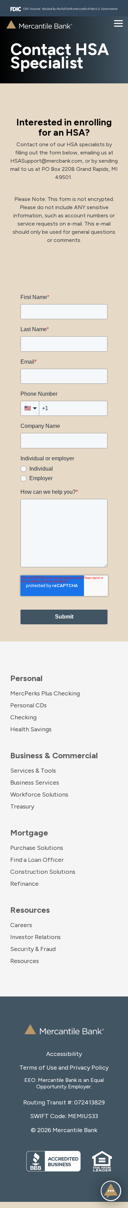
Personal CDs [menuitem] (28, 705)
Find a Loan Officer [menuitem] (37, 860)
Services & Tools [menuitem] (33, 770)
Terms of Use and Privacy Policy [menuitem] (64, 1067)
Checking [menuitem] (23, 717)
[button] (111, 1191)
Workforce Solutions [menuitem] (39, 794)
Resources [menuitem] (30, 910)
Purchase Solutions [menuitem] (36, 848)
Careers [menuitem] (21, 925)
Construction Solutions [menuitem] (42, 872)
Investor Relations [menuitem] (35, 937)
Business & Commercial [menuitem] (54, 755)
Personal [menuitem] (26, 678)
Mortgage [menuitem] (29, 832)
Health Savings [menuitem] (31, 729)
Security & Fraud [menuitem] (33, 949)
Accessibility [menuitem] (64, 1054)
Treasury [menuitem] (22, 806)
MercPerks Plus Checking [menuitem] (45, 693)
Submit (64, 617)
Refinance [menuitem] (24, 883)
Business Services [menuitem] (34, 782)
